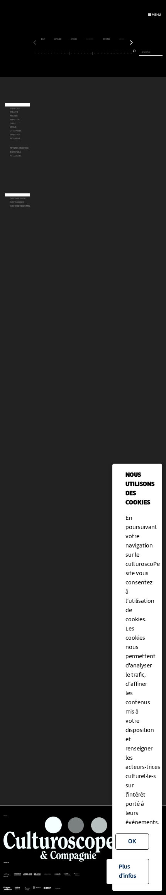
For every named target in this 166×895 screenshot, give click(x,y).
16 (84, 53)
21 (101, 53)
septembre (58, 39)
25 (114, 53)
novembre (90, 39)
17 (87, 53)
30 (131, 53)
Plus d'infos (127, 871)
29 (128, 53)
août (43, 39)
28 (124, 53)
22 (104, 53)
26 (118, 53)
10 (64, 53)
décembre (106, 39)
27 (121, 53)
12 (71, 53)
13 (74, 53)
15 (81, 53)
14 (78, 53)
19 (94, 53)
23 (107, 53)
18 (90, 53)
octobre (74, 39)
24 (111, 53)
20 (98, 53)
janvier (122, 39)
